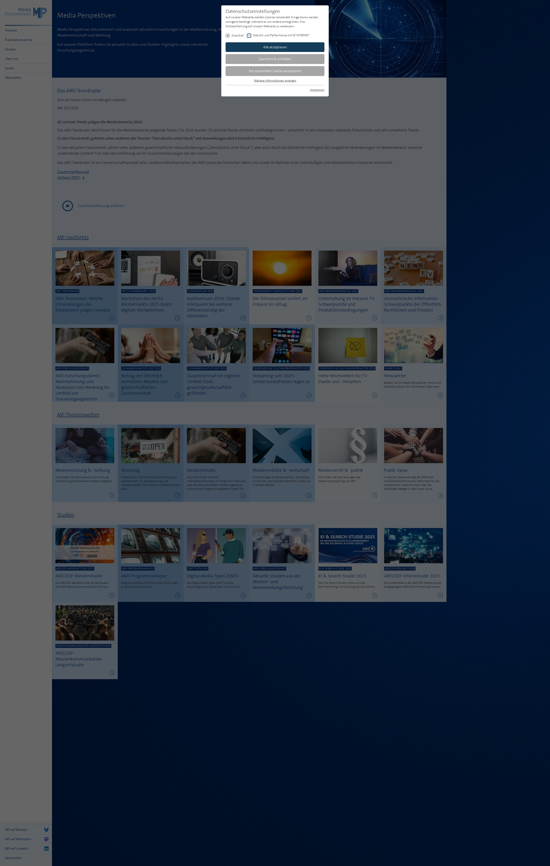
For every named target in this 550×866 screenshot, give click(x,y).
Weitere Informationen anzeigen (275, 80)
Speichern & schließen (275, 59)
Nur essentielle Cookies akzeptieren (275, 71)
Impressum (317, 90)
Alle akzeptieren (275, 47)
